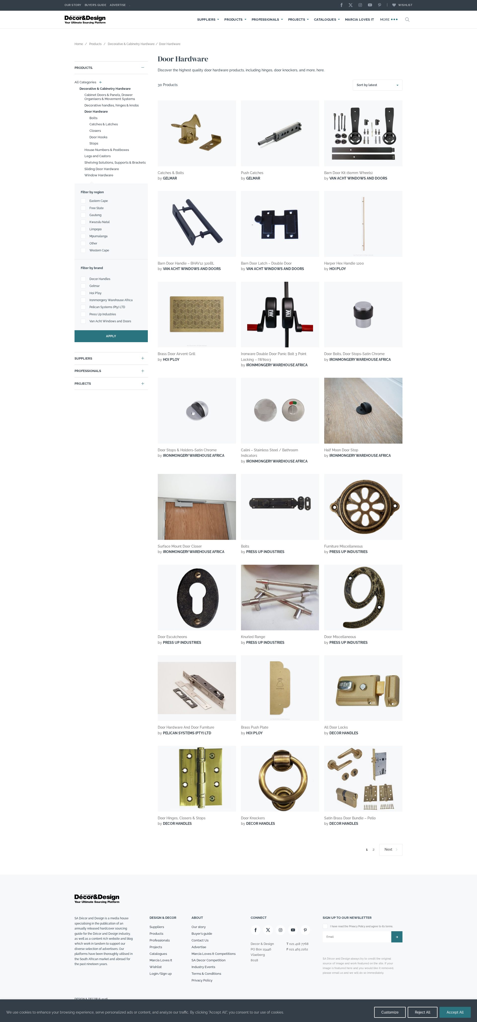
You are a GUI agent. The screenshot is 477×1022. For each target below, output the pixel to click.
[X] (352, 5)
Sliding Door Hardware (101, 169)
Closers (95, 131)
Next (388, 849)
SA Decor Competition (209, 960)
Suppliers (206, 19)
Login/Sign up (161, 974)
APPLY (111, 336)
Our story (73, 5)
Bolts (93, 118)
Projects (296, 19)
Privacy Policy (202, 980)
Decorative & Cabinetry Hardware (105, 89)
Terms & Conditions (206, 974)
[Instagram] (361, 5)
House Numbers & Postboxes (106, 150)
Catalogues (325, 19)
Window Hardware (98, 175)
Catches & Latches (103, 124)
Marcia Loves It (359, 19)
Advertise (118, 5)
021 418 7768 (299, 944)
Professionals (265, 19)
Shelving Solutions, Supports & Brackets (115, 162)
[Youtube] (371, 5)
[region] (238, 1010)
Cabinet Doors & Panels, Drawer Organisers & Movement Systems (109, 97)
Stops (93, 143)
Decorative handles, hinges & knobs (111, 105)
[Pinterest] (381, 5)
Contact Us (200, 940)
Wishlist (405, 5)
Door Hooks (98, 137)
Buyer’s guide (202, 933)
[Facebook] (343, 5)
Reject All (422, 1012)
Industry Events (203, 967)
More (385, 19)
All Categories (87, 82)
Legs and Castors (97, 156)
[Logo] (86, 19)
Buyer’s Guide (96, 5)
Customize (389, 1012)
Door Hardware (96, 111)
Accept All (455, 1012)
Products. (84, 68)
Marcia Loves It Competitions (214, 954)
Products (233, 19)
